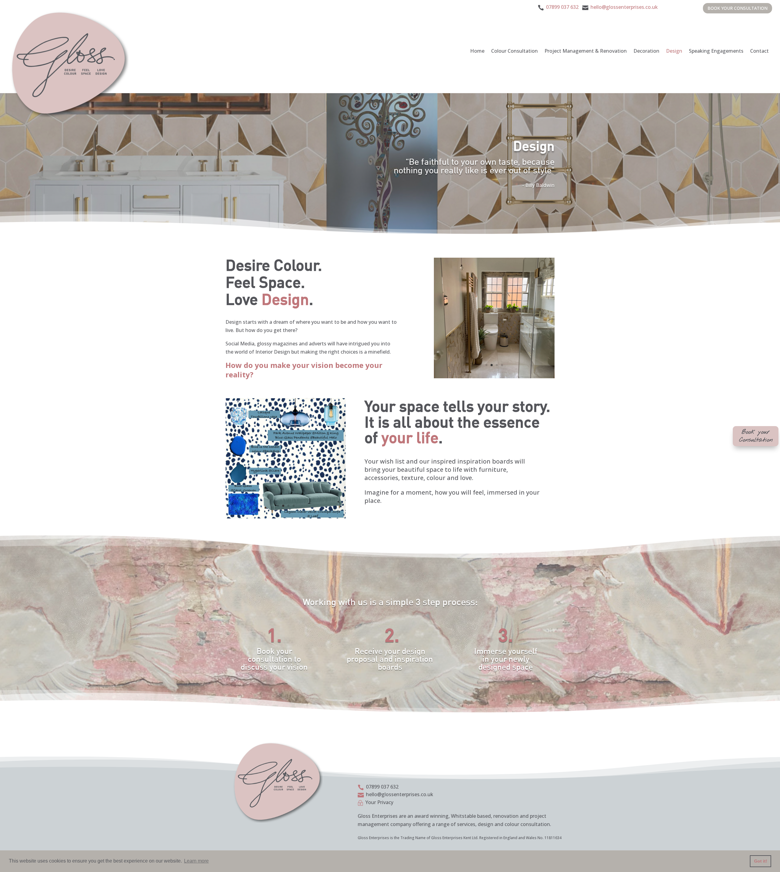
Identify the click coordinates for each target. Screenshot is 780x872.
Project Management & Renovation (585, 51)
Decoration (646, 51)
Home (477, 51)
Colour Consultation (514, 51)
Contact (759, 51)
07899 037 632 (562, 7)
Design (674, 51)
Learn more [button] (196, 860)
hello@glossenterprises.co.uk (623, 7)
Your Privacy (379, 802)
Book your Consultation (737, 8)
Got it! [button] (760, 861)
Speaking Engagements (716, 51)
